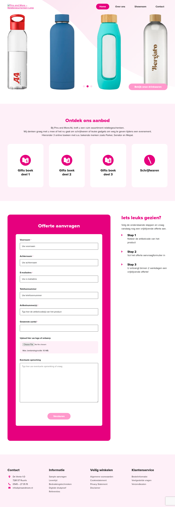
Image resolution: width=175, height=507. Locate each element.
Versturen (59, 416)
